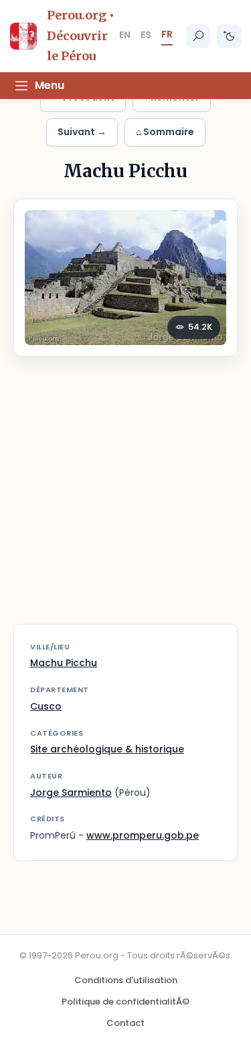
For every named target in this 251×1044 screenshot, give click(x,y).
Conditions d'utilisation (125, 980)
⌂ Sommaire (165, 131)
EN (125, 34)
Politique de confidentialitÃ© (125, 1001)
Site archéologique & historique (107, 749)
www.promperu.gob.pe (142, 835)
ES (146, 34)
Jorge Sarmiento (71, 792)
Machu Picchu (63, 662)
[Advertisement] (125, 498)
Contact (125, 1023)
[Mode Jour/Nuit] (229, 36)
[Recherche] (198, 36)
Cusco (46, 706)
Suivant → (82, 131)
